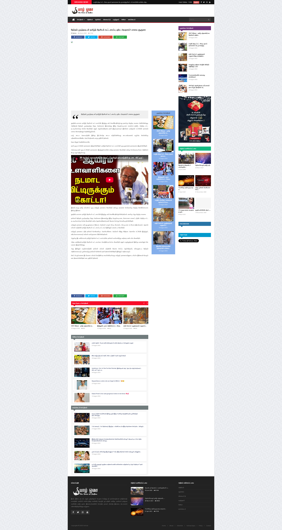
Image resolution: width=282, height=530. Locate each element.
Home (164, 526)
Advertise (180, 526)
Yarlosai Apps (190, 526)
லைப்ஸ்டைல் (131, 19)
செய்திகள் (80, 19)
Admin (74, 33)
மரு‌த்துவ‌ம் (116, 19)
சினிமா (124, 19)
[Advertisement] (171, 11)
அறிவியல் (90, 19)
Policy (200, 526)
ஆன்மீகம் (98, 19)
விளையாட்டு (106, 19)
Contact (208, 526)
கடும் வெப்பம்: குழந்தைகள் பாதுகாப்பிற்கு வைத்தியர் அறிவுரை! (111, 2)
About (171, 526)
